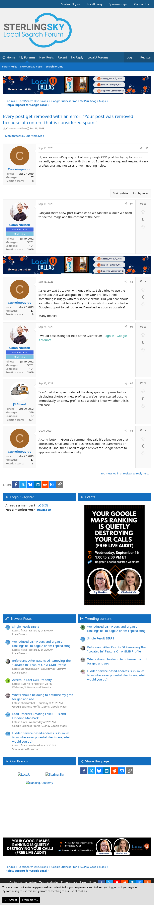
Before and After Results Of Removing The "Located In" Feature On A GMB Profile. (41, 662)
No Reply (77, 57)
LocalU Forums (97, 57)
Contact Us (141, 4)
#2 (131, 204)
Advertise (30, 882)
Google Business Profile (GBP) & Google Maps (39, 706)
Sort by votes (140, 193)
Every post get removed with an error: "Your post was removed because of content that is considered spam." (68, 119)
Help (83, 882)
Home (11, 57)
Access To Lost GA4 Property (32, 680)
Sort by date (120, 193)
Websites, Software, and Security (31, 687)
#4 (131, 327)
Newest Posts (21, 618)
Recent (62, 57)
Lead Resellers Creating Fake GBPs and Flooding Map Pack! (39, 716)
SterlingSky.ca (70, 4)
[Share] (141, 148)
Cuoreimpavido (15, 128)
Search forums (54, 66)
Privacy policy (69, 882)
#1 (146, 148)
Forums (29, 57)
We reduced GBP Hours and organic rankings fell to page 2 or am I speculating (41, 643)
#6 (131, 430)
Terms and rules (48, 882)
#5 (131, 383)
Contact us (15, 882)
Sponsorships (118, 4)
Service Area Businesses (26, 749)
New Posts (46, 57)
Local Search (19, 634)
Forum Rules (9, 66)
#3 (131, 281)
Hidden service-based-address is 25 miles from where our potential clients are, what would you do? (41, 737)
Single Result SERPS (25, 626)
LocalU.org (94, 4)
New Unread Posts (31, 66)
